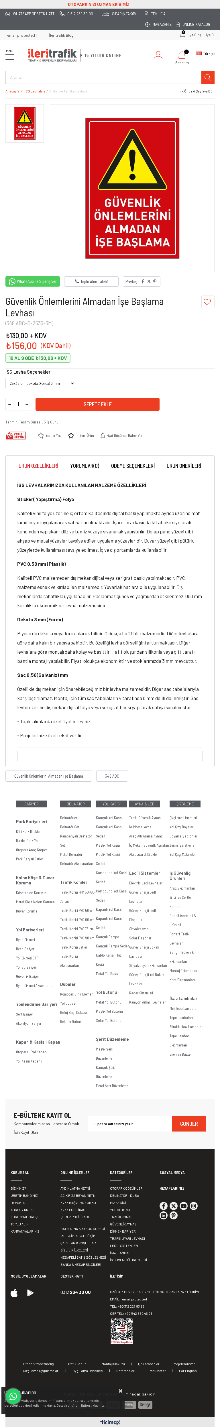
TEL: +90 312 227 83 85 (127, 1306)
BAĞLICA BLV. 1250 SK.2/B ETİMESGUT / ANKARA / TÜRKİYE (155, 1292)
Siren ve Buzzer (181, 1054)
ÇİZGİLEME (185, 804)
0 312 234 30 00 (80, 13)
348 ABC (112, 775)
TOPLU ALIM (20, 1224)
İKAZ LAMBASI (120, 1253)
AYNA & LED (144, 804)
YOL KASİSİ (112, 804)
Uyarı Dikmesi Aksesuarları (35, 985)
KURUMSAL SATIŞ (24, 1217)
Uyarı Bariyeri (25, 949)
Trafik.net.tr (157, 1371)
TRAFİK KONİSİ (121, 1217)
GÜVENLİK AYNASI (124, 1224)
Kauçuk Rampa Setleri (112, 946)
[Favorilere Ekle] (208, 301)
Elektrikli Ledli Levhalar (145, 883)
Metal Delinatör (71, 854)
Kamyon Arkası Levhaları (147, 1002)
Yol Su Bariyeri (26, 967)
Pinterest (174, 1215)
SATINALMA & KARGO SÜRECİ (82, 1229)
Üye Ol (210, 35)
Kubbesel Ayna (140, 827)
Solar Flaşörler (140, 938)
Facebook (164, 1206)
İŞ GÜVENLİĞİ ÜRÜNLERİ (128, 1260)
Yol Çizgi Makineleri (183, 854)
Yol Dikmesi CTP (27, 958)
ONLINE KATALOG (196, 24)
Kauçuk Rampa (107, 937)
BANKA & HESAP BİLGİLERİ (80, 1264)
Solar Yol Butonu (108, 1020)
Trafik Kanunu (78, 1364)
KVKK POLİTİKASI (73, 1210)
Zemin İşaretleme (182, 845)
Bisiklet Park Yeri (27, 840)
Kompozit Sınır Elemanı (77, 994)
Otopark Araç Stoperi (31, 849)
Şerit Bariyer (24, 1014)
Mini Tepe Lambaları (184, 1008)
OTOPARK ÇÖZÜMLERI (127, 1188)
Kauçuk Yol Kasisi (109, 817)
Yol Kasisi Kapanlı (29, 1061)
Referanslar (125, 1371)
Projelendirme (184, 1364)
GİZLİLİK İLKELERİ (74, 1250)
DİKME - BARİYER (123, 1231)
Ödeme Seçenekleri (133, 465)
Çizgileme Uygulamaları (41, 1371)
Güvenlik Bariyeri (27, 976)
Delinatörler (68, 817)
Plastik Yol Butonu (109, 1011)
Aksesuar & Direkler (143, 854)
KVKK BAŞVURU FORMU (78, 1203)
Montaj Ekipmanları (184, 970)
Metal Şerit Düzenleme (112, 1085)
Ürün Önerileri (184, 465)
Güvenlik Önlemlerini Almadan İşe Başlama (48, 775)
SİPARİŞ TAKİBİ (124, 13)
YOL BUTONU (120, 1210)
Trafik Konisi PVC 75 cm (77, 929)
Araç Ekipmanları (182, 888)
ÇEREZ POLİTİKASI (74, 1217)
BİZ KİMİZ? (18, 1188)
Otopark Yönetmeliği (38, 1364)
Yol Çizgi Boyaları (182, 827)
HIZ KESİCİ (118, 1203)
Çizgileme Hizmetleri (183, 817)
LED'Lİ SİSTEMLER (124, 1245)
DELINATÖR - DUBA (124, 1195)
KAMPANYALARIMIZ (25, 1231)
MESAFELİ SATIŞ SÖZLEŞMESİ (83, 1257)
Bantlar (175, 906)
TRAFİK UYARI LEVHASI (127, 1238)
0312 (75, 1292)
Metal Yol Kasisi (107, 973)
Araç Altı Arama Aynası (146, 836)
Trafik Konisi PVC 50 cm (77, 910)
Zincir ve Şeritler (181, 897)
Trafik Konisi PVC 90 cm (77, 938)
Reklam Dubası (71, 1021)
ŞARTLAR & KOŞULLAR (78, 1243)
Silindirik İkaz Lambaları (186, 1026)
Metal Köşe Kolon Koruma (35, 902)
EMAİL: (129, 1299)
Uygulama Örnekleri (87, 1371)
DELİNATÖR (76, 804)
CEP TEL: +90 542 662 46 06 (131, 1313)
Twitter (174, 1206)
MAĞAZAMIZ (162, 24)
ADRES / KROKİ (22, 1210)
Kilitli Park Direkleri (28, 831)
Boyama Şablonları (184, 836)
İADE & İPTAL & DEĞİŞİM (77, 1236)
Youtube (184, 1206)
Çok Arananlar (149, 1364)
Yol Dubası (68, 1003)
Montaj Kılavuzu (113, 1364)
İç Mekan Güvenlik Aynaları (149, 845)
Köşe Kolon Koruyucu (32, 892)
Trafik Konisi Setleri (73, 947)
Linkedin (164, 1215)
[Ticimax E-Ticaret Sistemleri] (110, 1423)
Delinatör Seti (69, 827)
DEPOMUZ (18, 1203)
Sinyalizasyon (139, 929)
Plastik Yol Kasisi (108, 845)
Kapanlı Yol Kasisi (109, 909)
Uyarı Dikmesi (25, 939)
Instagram (194, 1206)
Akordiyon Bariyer (28, 1023)
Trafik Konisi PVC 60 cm (77, 919)
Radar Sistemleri (141, 993)
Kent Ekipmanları (182, 979)
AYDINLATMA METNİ (75, 1188)
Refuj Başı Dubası (73, 1012)
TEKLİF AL (159, 13)
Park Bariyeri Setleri (29, 859)
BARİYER (31, 804)
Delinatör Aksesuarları (76, 863)
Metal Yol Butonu (108, 1002)
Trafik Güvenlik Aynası (145, 817)
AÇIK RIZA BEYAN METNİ (78, 1195)
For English (188, 1371)
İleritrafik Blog (61, 35)
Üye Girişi (194, 35)
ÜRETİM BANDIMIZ (24, 1195)
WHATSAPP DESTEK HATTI (34, 13)
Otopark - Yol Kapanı (32, 1052)
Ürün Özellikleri (38, 465)
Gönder (189, 1123)
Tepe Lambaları (181, 1017)
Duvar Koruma (27, 911)
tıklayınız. (98, 1405)
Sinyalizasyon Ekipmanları (148, 965)
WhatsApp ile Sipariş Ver (37, 281)
